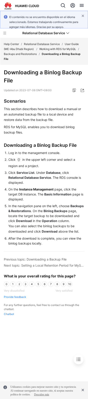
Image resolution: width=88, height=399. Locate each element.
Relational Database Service (42, 44)
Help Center (11, 44)
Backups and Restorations (20, 54)
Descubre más (41, 394)
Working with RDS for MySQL (57, 49)
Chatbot (9, 314)
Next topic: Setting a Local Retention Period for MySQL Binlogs (44, 265)
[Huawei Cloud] (22, 5)
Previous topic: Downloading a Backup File (35, 259)
